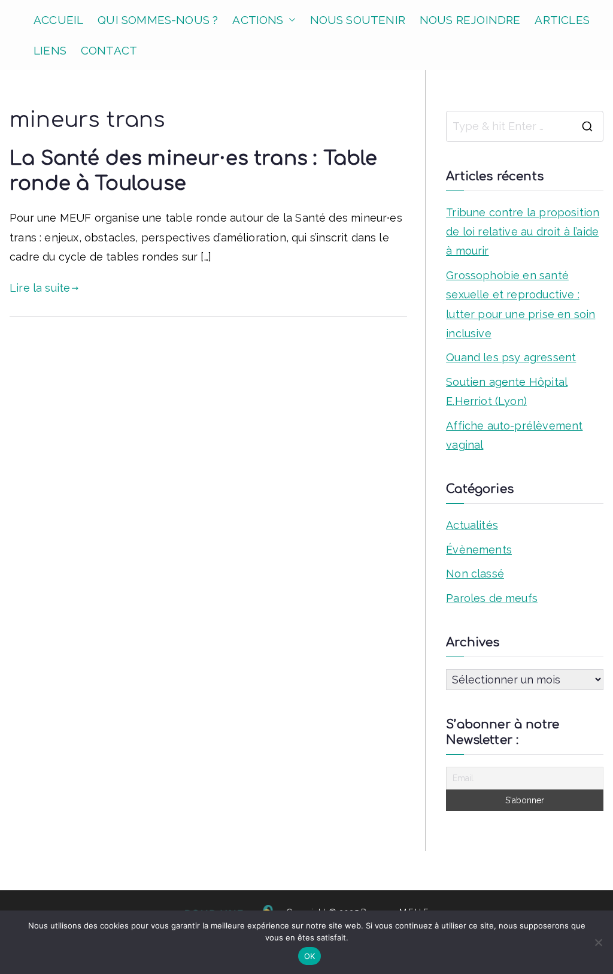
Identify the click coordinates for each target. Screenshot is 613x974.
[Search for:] (525, 126)
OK (309, 956)
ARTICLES (562, 19)
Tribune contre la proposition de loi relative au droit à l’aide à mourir (522, 232)
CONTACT (109, 50)
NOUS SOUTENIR (357, 19)
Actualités (472, 525)
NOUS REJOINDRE (470, 19)
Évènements (479, 549)
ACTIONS (257, 19)
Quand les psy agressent (511, 357)
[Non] (598, 942)
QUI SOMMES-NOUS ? (158, 19)
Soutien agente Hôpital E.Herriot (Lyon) (507, 391)
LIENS (50, 50)
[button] (290, 20)
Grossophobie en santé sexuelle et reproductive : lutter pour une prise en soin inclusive (520, 304)
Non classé (475, 573)
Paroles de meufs (492, 598)
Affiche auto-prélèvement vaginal (514, 435)
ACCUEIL (58, 19)
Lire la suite (40, 288)
